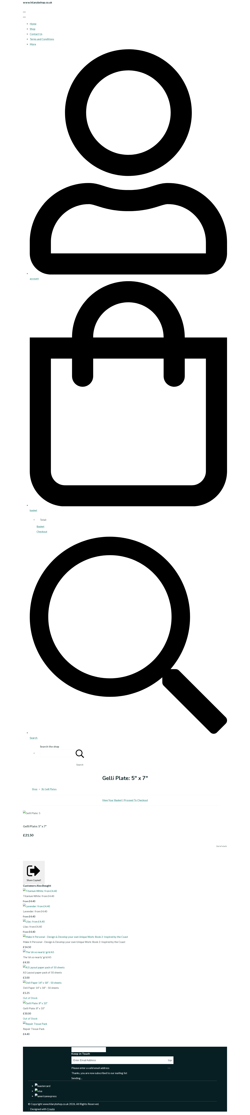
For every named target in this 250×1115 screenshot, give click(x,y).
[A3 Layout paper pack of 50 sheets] (44, 967)
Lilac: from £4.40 (32, 926)
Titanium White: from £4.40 (38, 896)
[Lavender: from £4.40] (36, 906)
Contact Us (36, 34)
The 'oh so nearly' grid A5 (37, 957)
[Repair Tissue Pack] (35, 1023)
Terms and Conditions (42, 39)
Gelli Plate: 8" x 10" (34, 1008)
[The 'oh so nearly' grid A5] (38, 952)
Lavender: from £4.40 (35, 911)
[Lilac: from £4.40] (34, 921)
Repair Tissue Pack (33, 1028)
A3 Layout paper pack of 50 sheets (42, 972)
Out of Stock (30, 998)
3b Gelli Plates (49, 789)
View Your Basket (112, 800)
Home (33, 23)
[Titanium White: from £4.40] (40, 890)
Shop (32, 28)
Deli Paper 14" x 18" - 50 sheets (41, 987)
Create (51, 1109)
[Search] (80, 753)
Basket (40, 526)
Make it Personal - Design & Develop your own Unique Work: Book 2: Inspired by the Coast (74, 941)
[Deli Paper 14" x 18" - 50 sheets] (42, 982)
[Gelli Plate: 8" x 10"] (35, 1003)
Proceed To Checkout (136, 800)
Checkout (42, 531)
